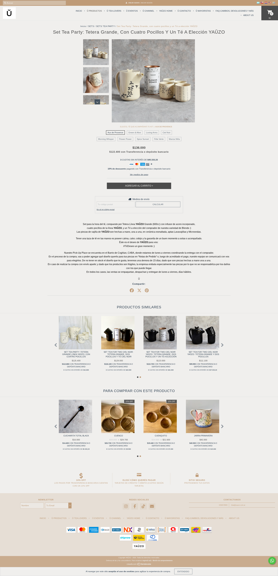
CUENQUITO (161, 435)
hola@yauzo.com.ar (238, 505)
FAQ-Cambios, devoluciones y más (234, 11)
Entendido (183, 571)
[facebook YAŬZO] (134, 506)
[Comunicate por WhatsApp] (272, 560)
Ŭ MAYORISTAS (203, 11)
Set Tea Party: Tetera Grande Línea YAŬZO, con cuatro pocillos (76, 354)
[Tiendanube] (139, 565)
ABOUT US (248, 15)
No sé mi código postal (106, 210)
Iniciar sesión (146, 3)
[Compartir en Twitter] (139, 290)
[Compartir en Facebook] (132, 290)
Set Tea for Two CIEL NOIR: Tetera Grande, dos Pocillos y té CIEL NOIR (118, 354)
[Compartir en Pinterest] (147, 290)
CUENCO (118, 435)
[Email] (152, 506)
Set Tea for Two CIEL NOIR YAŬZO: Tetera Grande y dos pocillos (203, 354)
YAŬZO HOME (166, 11)
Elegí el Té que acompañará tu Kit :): (146, 127)
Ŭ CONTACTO (184, 11)
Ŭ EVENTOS (132, 11)
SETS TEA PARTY (105, 26)
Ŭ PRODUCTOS (94, 11)
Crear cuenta (134, 3)
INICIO (79, 11)
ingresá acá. (147, 560)
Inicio (83, 26)
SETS (91, 26)
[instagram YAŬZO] (126, 506)
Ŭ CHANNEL (148, 11)
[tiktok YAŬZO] (143, 506)
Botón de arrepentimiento (163, 560)
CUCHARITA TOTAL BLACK (76, 435)
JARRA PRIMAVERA (203, 435)
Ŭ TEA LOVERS (113, 11)
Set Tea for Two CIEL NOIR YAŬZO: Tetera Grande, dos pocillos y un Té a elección (161, 354)
